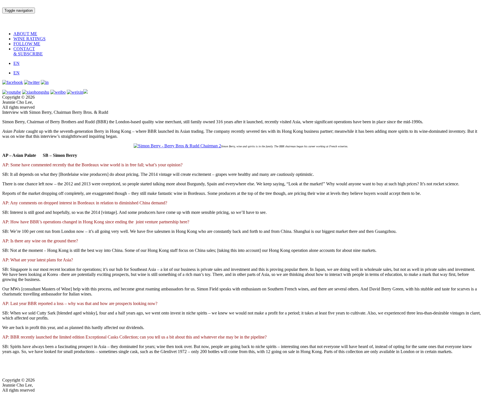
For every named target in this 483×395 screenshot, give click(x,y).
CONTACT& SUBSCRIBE (28, 51)
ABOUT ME (25, 33)
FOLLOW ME (26, 43)
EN (16, 63)
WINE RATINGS (29, 38)
